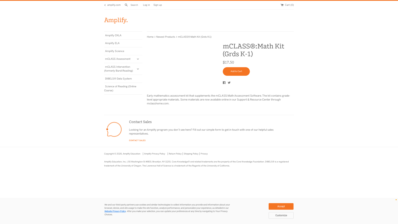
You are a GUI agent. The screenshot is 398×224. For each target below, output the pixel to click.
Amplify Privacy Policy (154, 154)
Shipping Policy (191, 154)
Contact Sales (137, 140)
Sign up (157, 5)
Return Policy (175, 154)
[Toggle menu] (138, 59)
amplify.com (114, 5)
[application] (199, 211)
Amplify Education (131, 154)
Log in (146, 5)
